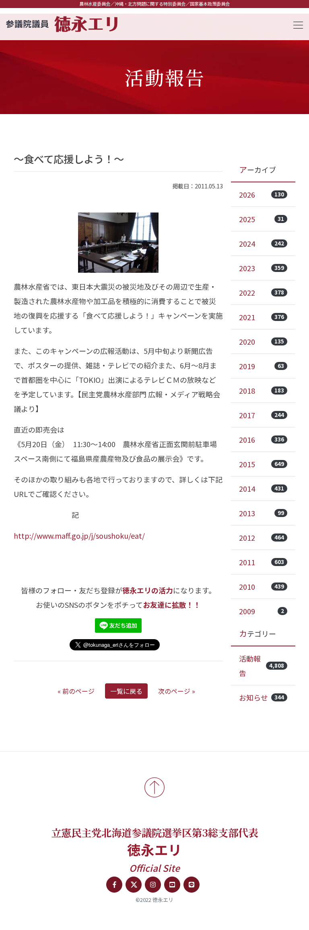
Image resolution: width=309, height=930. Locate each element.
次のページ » (176, 691)
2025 (261, 219)
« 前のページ (76, 691)
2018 (261, 390)
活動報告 (261, 665)
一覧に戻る (126, 691)
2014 (261, 488)
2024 (261, 243)
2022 (261, 292)
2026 (261, 194)
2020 (261, 341)
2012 (261, 537)
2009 (261, 611)
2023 (261, 268)
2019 (261, 366)
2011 (261, 562)
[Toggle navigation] (295, 24)
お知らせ (261, 697)
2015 (261, 464)
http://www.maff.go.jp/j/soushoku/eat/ (79, 535)
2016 (261, 439)
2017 (261, 415)
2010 (261, 586)
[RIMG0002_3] (118, 243)
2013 (261, 513)
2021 (261, 317)
